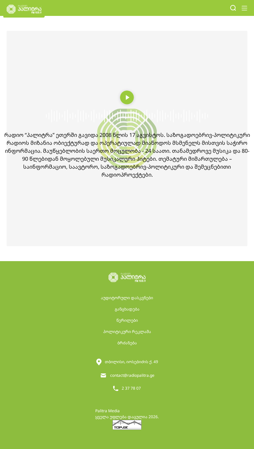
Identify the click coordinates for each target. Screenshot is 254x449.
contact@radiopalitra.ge (132, 375)
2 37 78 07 (131, 388)
